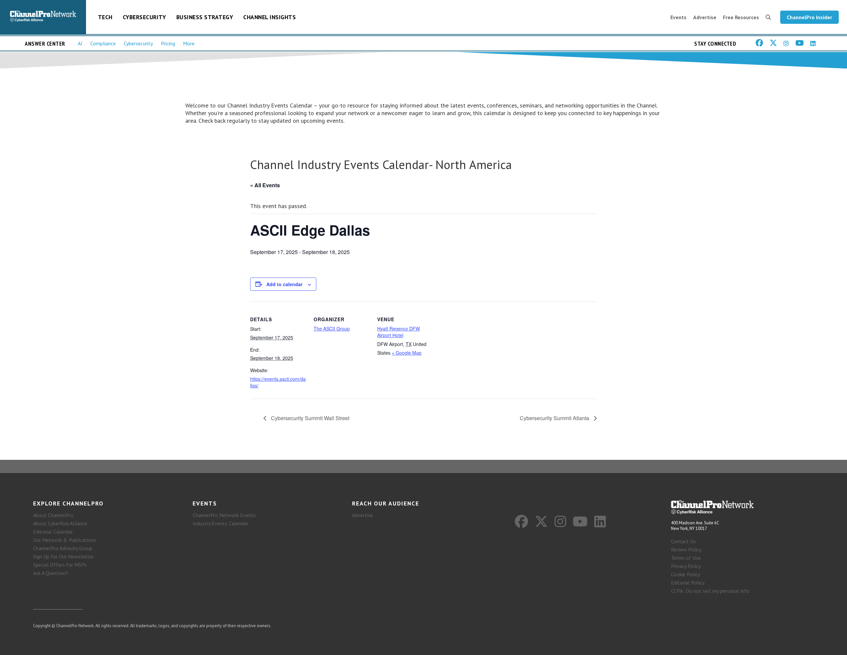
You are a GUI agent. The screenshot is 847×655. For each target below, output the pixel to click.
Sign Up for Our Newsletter (63, 556)
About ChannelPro (53, 515)
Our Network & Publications (64, 540)
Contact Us (683, 541)
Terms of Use (686, 557)
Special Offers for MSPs (60, 564)
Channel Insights (269, 17)
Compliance (103, 43)
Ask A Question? (50, 573)
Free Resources (741, 17)
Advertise (704, 17)
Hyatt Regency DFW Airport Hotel (398, 331)
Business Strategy (204, 17)
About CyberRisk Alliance (60, 523)
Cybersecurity (144, 17)
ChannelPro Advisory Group (62, 548)
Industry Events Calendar (220, 523)
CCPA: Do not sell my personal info (710, 591)
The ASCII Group (332, 328)
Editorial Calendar (53, 531)
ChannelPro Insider (809, 17)
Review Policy (686, 549)
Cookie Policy (685, 574)
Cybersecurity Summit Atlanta (555, 418)
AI (80, 43)
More (189, 43)
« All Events (265, 185)
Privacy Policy (686, 566)
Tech (105, 17)
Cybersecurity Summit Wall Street (309, 418)
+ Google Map (407, 352)
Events (678, 17)
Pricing (168, 43)
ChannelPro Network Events (224, 515)
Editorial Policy (687, 582)
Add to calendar (284, 284)
